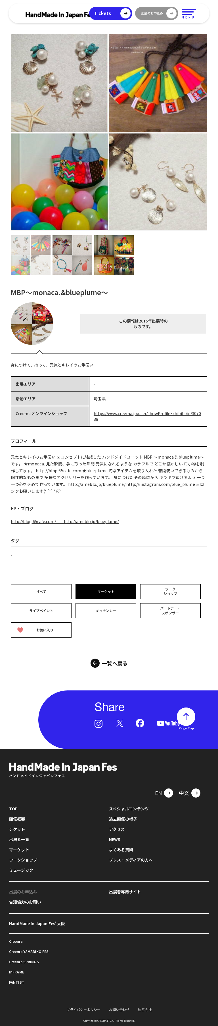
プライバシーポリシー (83, 1009)
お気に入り (44, 629)
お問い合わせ (119, 1009)
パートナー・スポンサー (170, 610)
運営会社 (145, 1009)
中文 (184, 792)
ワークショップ (170, 591)
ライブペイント (41, 610)
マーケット (105, 591)
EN (158, 792)
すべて (41, 591)
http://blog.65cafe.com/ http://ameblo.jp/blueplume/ (65, 521)
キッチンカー (106, 610)
